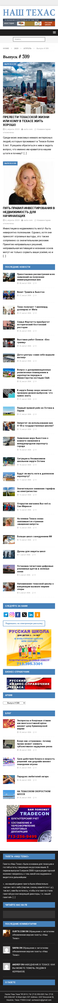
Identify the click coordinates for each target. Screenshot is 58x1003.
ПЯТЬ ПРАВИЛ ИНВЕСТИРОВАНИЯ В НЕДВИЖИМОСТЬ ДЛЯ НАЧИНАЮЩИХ (29, 212)
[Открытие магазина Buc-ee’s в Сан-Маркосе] (9, 506)
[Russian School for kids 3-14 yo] (29, 647)
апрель (27, 48)
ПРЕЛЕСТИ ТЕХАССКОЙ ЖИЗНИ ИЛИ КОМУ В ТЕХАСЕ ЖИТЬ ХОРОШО (26, 121)
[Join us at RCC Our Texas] (29, 23)
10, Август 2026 (25, 540)
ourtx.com (28, 129)
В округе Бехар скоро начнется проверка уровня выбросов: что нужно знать (35, 393)
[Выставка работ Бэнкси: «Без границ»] (9, 342)
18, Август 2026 (25, 450)
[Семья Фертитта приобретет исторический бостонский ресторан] (9, 325)
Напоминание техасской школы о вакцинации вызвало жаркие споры (35, 586)
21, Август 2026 (25, 399)
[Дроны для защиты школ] (9, 554)
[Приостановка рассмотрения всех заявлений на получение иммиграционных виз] (9, 277)
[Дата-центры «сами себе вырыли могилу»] (9, 357)
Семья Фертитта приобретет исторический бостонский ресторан (33, 325)
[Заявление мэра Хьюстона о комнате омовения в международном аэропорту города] (9, 441)
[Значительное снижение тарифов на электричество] (9, 491)
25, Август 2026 (25, 346)
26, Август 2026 (25, 331)
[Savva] (6, 951)
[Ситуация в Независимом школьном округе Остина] (9, 461)
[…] (25, 153)
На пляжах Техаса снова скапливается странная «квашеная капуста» (30, 521)
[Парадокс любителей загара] (9, 779)
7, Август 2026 (24, 555)
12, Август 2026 (25, 510)
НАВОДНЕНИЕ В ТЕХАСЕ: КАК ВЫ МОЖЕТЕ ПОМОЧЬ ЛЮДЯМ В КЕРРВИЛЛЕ (33, 968)
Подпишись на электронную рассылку (24, 623)
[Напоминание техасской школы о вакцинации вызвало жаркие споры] (9, 586)
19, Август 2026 (25, 429)
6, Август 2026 (24, 575)
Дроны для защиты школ (31, 551)
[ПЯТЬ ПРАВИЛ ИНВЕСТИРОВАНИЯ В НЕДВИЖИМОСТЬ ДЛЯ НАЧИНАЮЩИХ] (29, 183)
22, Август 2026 (25, 381)
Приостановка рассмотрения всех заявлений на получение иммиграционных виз (36, 277)
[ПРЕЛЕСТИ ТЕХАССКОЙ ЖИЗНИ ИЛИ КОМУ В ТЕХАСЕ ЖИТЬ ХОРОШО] (29, 88)
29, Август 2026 (25, 732)
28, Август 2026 (25, 283)
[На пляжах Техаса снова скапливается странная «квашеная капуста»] (9, 521)
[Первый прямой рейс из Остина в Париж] (9, 411)
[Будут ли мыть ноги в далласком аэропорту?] (9, 476)
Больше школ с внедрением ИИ (34, 536)
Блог (8, 713)
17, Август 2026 (25, 480)
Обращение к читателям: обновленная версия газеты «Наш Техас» (33, 935)
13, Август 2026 (25, 495)
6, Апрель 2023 (12, 129)
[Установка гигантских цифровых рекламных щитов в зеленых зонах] (9, 569)
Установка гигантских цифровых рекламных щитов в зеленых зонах (35, 569)
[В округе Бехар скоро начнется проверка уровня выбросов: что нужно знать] (9, 393)
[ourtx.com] (6, 935)
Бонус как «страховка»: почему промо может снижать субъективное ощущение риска (34, 744)
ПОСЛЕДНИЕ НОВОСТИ (17, 267)
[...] (14, 897)
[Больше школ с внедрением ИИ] (9, 539)
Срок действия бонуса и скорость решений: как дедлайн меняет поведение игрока (36, 761)
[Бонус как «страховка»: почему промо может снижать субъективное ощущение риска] (9, 744)
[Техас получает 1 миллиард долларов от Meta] (9, 310)
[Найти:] (29, 39)
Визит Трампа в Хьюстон (30, 292)
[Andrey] (6, 968)
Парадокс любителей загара (32, 776)
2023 (16, 48)
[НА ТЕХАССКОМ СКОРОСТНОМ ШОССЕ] (9, 794)
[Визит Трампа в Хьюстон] (9, 295)
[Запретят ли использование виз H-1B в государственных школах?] (9, 426)
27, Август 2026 (25, 295)
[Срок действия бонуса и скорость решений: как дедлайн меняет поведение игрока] (9, 762)
